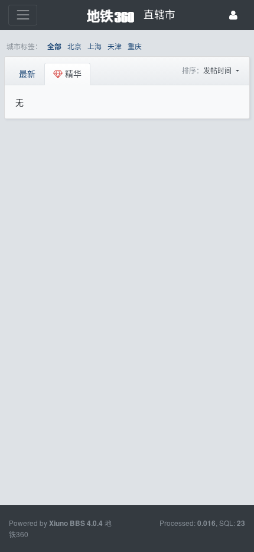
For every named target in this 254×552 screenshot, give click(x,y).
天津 (115, 46)
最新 (27, 73)
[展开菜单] (22, 15)
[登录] (233, 15)
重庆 (135, 46)
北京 (74, 46)
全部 (54, 46)
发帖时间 (218, 70)
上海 (94, 46)
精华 (72, 73)
